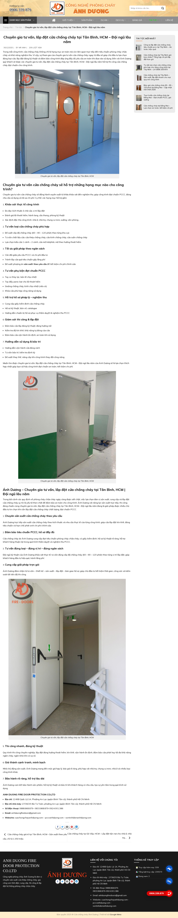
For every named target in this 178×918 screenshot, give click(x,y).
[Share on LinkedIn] (76, 827)
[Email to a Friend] (67, 827)
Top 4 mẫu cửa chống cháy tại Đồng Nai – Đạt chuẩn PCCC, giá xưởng (157, 97)
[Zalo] (169, 881)
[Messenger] (169, 869)
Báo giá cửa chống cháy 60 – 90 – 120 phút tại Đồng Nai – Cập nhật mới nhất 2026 (158, 87)
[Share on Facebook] (58, 827)
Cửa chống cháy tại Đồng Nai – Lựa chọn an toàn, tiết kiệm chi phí (158, 107)
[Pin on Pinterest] (72, 827)
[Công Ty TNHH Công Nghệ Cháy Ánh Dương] (57, 8)
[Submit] (162, 8)
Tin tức (18, 27)
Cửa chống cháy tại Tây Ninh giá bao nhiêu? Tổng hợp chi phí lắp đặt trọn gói (157, 57)
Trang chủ (8, 27)
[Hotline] (169, 893)
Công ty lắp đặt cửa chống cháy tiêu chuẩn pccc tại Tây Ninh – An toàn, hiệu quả (158, 47)
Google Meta (115, 914)
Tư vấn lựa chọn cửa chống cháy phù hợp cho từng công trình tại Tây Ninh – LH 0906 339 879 (157, 67)
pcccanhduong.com (54, 817)
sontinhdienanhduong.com (78, 817)
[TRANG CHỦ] (53, 20)
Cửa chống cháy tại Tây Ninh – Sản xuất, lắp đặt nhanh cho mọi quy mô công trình (157, 77)
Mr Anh (22, 47)
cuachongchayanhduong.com (29, 817)
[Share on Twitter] (62, 827)
